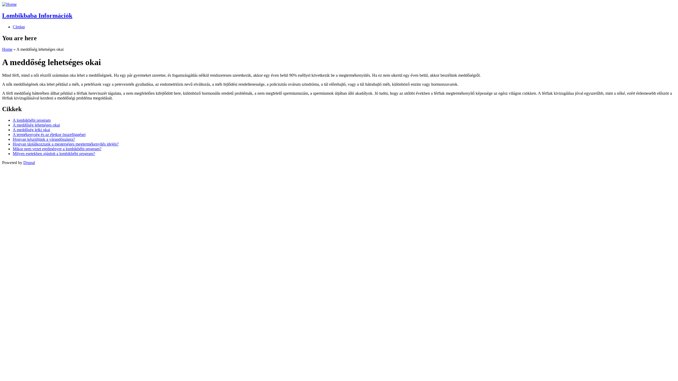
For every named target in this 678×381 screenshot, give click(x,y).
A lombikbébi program (32, 120)
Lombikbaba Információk (37, 15)
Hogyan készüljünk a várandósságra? (44, 139)
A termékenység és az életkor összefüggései (49, 134)
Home (7, 49)
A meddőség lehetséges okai (36, 125)
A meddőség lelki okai (31, 130)
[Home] (9, 4)
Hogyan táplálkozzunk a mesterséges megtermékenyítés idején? (66, 144)
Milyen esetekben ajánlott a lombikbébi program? (54, 153)
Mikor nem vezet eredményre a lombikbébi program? (57, 149)
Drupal (29, 162)
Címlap (19, 27)
